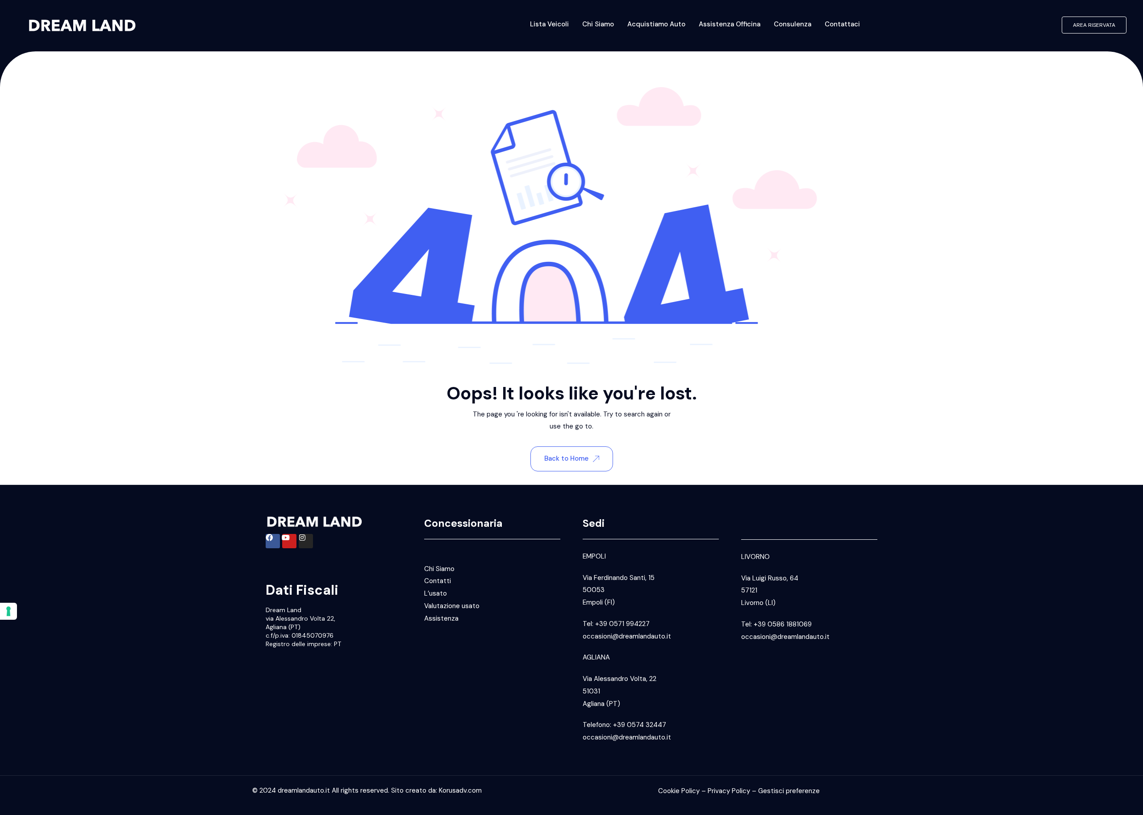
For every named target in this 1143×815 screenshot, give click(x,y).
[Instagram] (306, 541)
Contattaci (842, 24)
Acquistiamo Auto (656, 24)
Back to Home (566, 458)
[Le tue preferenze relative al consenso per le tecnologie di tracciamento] (8, 611)
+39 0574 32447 (639, 724)
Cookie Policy (679, 790)
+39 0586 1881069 (783, 624)
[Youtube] (289, 541)
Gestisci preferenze (789, 790)
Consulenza (792, 24)
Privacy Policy (729, 790)
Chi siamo (598, 24)
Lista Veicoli (549, 24)
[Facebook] (273, 541)
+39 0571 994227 (622, 623)
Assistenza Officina (729, 24)
